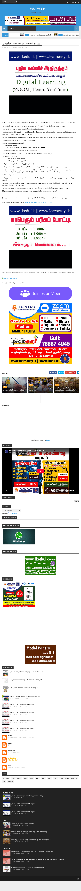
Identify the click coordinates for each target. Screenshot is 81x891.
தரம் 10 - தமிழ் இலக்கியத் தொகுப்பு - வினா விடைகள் (26, 671)
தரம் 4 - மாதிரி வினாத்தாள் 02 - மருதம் (22, 720)
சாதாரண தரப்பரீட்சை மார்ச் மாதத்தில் (25, 35)
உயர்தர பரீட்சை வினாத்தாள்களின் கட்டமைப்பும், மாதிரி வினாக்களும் (32, 851)
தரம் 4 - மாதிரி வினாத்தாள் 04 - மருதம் (22, 704)
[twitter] (76, 2)
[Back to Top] (78, 879)
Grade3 (31, 778)
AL (3, 778)
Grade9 (67, 778)
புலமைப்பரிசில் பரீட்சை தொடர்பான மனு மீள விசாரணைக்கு (64, 35)
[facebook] (68, 2)
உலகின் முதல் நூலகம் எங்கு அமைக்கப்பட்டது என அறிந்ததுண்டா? (65, 389)
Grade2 (25, 778)
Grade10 (19, 778)
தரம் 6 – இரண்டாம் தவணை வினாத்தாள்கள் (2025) (26, 696)
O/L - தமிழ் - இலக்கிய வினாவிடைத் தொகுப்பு (24, 687)
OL (76, 778)
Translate (14, 513)
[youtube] (78, 2)
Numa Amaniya (11, 750)
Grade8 (61, 778)
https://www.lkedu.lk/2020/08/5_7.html (38, 202)
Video (4, 781)
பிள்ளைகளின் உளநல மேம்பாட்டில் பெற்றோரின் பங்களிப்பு (28, 867)
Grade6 (49, 778)
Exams (7, 778)
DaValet (10, 735)
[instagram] (70, 2)
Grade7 (55, 778)
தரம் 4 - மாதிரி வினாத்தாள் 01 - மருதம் (22, 728)
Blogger (48, 440)
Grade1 (13, 778)
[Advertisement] (40, 623)
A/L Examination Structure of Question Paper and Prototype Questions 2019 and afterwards (37, 859)
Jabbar (9, 765)
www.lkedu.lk (37, 9)
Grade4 (37, 778)
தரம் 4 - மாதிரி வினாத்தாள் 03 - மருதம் (22, 712)
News (11, 35)
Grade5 (43, 778)
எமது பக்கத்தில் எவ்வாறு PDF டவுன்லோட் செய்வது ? (26, 679)
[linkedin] (73, 2)
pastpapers (10, 781)
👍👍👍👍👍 (12, 758)
